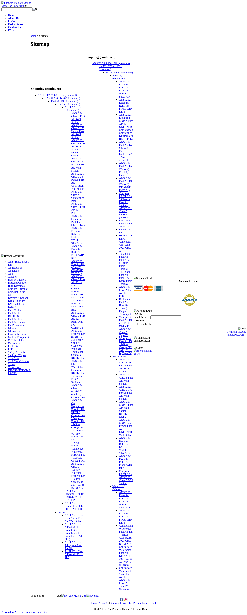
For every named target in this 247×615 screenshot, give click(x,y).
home (33, 35)
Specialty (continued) (118, 77)
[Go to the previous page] (68, 595)
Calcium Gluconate (18, 288)
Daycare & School (18, 297)
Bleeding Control (17, 282)
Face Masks (14, 310)
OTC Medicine (16, 340)
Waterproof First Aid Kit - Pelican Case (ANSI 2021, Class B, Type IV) (78, 480)
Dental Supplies (16, 300)
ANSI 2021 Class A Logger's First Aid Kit (74, 545)
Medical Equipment (18, 337)
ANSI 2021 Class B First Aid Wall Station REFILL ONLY (78, 148)
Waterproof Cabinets (118, 488)
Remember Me (145, 324)
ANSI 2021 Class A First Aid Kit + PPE (126, 291)
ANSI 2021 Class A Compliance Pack (77, 196)
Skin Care (13, 358)
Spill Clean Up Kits (18, 361)
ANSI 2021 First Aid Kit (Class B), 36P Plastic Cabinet (78, 336)
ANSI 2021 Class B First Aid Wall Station (78, 118)
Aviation (12, 276)
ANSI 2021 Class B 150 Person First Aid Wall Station (77, 131)
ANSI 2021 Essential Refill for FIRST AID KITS (77, 252)
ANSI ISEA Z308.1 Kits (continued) (57, 95)
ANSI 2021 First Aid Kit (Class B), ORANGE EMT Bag (78, 267)
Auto (10, 273)
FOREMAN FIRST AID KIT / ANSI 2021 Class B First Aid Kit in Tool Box (78, 300)
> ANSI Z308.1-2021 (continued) (62, 98)
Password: (139, 320)
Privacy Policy (141, 603)
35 (85, 595)
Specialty (63, 512)
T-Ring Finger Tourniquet (77, 445)
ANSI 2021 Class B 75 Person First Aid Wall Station (77, 164)
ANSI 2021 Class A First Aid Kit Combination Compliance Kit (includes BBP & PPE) (74, 532)
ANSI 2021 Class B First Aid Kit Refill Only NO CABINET (78, 320)
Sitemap (114, 603)
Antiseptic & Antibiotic (15, 269)
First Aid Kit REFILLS (14, 314)
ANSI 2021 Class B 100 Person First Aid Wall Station (125, 365)
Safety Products (16, 352)
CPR (10, 294)
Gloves (12, 328)
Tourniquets (14, 367)
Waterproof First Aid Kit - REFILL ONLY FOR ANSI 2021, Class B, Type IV (78, 460)
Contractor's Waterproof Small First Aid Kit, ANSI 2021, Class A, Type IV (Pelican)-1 (125, 578)
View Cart (6, 5)
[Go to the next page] (92, 595)
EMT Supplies (16, 303)
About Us (104, 603)
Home (94, 603)
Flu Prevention (16, 325)
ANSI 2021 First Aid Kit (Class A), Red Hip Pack (125, 169)
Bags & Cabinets (17, 279)
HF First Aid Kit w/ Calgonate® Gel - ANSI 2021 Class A (126, 243)
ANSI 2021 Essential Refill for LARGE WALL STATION (77, 236)
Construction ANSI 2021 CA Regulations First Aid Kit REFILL (78, 405)
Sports (11, 364)
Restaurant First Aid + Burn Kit (125, 302)
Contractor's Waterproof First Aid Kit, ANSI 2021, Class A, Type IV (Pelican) (125, 555)
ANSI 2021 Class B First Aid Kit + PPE (78, 208)
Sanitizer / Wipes (17, 355)
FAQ (153, 603)
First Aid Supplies (17, 322)
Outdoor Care (15, 343)
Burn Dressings (16, 285)
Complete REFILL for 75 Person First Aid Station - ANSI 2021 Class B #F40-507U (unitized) (77, 382)
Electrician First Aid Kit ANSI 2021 (125, 223)
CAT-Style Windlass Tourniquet (77, 348)
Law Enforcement (17, 334)
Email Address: (142, 317)
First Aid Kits (15, 319)
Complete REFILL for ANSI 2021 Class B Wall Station (77, 360)
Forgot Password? (236, 334)
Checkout (19, 5)
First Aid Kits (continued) (64, 101)
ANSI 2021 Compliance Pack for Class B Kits (78, 220)
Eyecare (12, 306)
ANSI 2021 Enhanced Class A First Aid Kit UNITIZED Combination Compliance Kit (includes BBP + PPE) (126, 126)
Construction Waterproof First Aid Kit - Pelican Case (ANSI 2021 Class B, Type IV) (78, 424)
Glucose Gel (14, 331)
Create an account (236, 331)
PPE (10, 349)
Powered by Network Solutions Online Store (25, 612)
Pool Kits (13, 346)
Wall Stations (119, 356)
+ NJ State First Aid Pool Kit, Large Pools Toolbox (125, 277)
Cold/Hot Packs (16, 291)
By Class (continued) (69, 104)
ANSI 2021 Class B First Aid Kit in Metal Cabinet (78, 282)
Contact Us (126, 603)
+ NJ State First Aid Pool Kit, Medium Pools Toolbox (124, 261)
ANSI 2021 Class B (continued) (74, 109)
